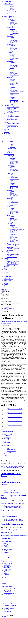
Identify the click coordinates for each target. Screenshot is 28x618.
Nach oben (3, 616)
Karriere (6, 114)
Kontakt (6, 122)
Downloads (6, 129)
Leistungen (12, 20)
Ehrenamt (9, 118)
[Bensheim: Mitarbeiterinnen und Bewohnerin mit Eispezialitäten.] (14, 492)
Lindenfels (9, 52)
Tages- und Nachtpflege (13, 111)
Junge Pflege (10, 112)
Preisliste (12, 26)
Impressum (6, 132)
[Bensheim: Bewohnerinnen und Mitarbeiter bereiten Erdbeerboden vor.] (14, 507)
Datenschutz (7, 133)
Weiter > (12, 503)
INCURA (6, 307)
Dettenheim (10, 86)
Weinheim (9, 69)
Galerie (12, 22)
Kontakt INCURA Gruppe (13, 123)
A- (1, 295)
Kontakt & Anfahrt (14, 24)
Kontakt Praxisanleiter (12, 126)
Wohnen (12, 6)
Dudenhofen (10, 36)
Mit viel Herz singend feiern (12, 524)
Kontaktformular (11, 127)
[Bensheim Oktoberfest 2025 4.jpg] (15, 418)
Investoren (6, 120)
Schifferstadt (10, 19)
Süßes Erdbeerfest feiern (10, 511)
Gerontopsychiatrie (11, 108)
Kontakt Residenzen (12, 125)
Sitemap (6, 134)
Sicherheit (12, 9)
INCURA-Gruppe (8, 4)
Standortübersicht (11, 17)
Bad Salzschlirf (10, 27)
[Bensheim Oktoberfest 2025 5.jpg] (15, 426)
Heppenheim (10, 61)
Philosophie (10, 5)
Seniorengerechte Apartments (17, 91)
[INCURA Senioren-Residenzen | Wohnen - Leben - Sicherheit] (4, 290)
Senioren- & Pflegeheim (13, 107)
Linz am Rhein (10, 44)
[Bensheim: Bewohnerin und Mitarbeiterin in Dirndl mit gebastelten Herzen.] (14, 323)
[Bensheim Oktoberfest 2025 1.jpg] (15, 414)
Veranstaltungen (14, 23)
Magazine (9, 15)
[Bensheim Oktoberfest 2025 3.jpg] (15, 410)
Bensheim (9, 77)
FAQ (5, 130)
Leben (11, 8)
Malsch (8, 95)
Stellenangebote (11, 115)
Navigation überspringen (7, 1)
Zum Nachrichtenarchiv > (7, 532)
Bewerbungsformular (12, 119)
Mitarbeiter (9, 12)
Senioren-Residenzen (9, 16)
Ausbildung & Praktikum (13, 116)
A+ (1, 293)
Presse (8, 13)
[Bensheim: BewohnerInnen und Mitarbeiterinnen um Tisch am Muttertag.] (14, 520)
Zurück (2, 429)
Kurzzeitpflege (10, 109)
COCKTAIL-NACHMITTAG (12, 467)
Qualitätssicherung (11, 11)
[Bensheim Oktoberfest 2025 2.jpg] (15, 422)
